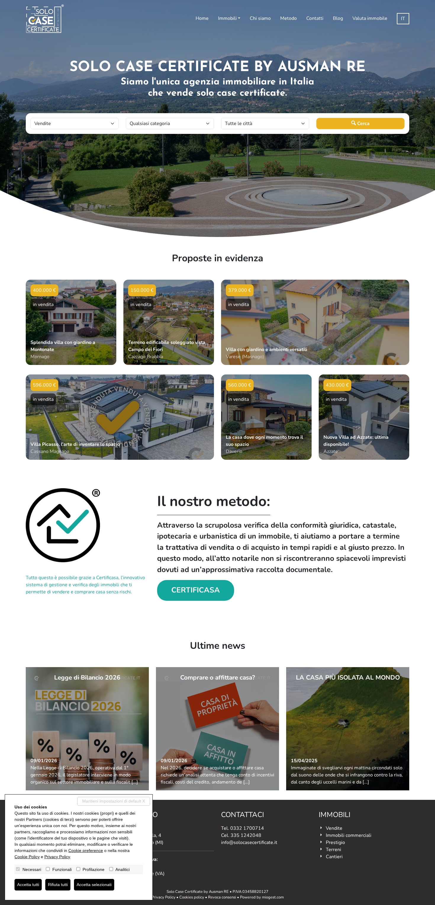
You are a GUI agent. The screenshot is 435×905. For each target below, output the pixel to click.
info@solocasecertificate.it (249, 842)
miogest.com (273, 897)
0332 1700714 (247, 828)
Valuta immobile (369, 18)
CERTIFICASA (195, 590)
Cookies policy (191, 897)
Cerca (363, 123)
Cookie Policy (27, 856)
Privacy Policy (163, 897)
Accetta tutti (28, 884)
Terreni (333, 849)
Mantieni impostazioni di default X (113, 801)
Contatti (314, 18)
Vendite (334, 828)
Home (202, 18)
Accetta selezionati (94, 884)
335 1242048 (246, 835)
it (403, 18)
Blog (338, 18)
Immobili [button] (227, 18)
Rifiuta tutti (58, 884)
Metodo (288, 18)
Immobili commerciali (348, 835)
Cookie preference (85, 850)
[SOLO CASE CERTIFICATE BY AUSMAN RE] (45, 18)
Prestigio (335, 842)
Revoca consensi (222, 897)
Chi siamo (260, 18)
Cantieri (334, 856)
